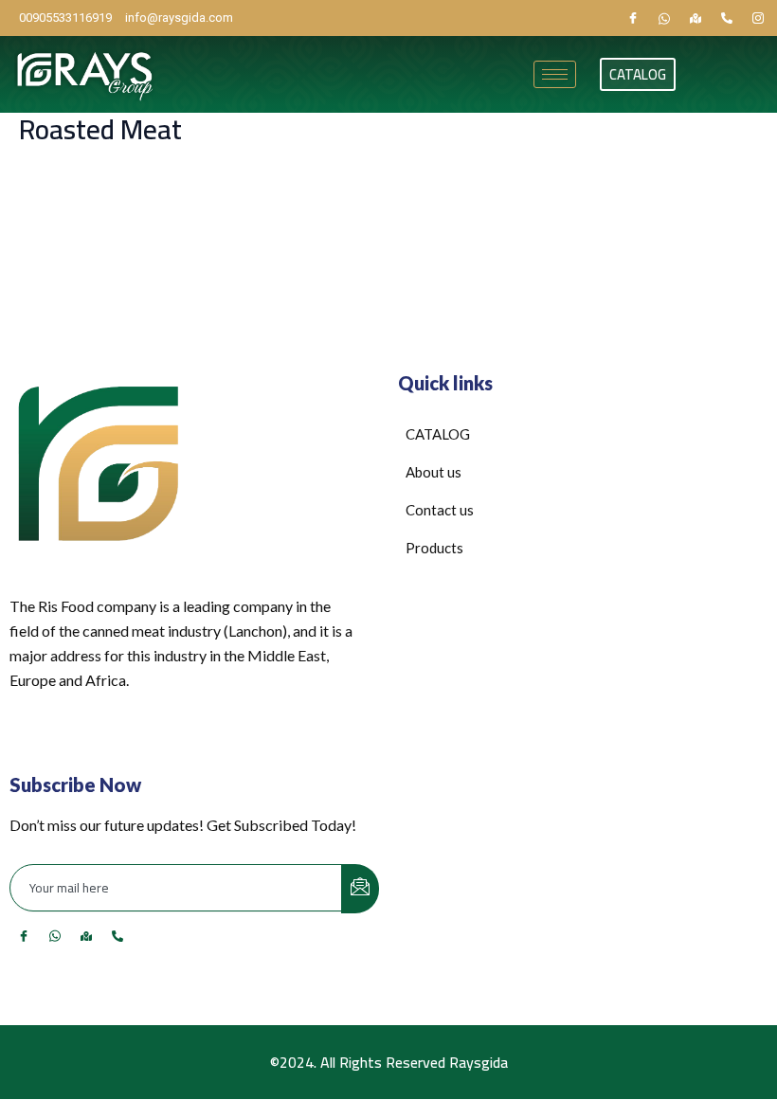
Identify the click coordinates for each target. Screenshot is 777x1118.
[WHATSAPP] (664, 18)
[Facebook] (633, 18)
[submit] (360, 888)
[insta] (758, 18)
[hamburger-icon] (554, 74)
